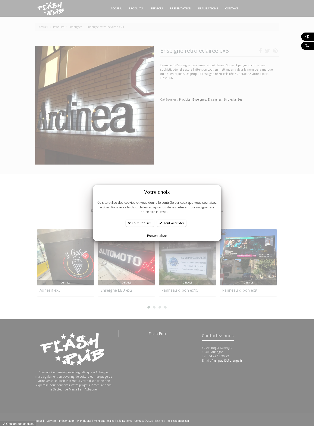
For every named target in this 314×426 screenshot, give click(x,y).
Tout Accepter (173, 223)
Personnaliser (157, 235)
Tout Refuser (141, 223)
